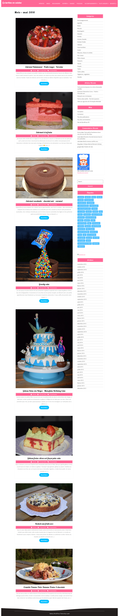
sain (84, 235)
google (79, 147)
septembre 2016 (82, 269)
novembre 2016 (81, 264)
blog (78, 144)
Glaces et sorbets (97, 214)
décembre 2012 (81, 388)
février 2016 (80, 286)
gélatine (87, 220)
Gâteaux (79, 44)
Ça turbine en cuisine (12, 2)
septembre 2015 (82, 299)
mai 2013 (80, 375)
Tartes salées (81, 71)
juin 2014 (80, 340)
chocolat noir (81, 203)
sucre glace (81, 240)
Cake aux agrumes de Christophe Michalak (89, 101)
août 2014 (80, 334)
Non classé (80, 55)
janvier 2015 (80, 321)
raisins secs (94, 232)
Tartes (79, 69)
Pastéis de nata (88, 147)
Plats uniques (103, 3)
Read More (44, 83)
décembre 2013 (81, 356)
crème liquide (94, 206)
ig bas (93, 220)
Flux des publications (83, 117)
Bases (48, 3)
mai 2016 (80, 278)
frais (100, 211)
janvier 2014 (80, 353)
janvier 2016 (80, 288)
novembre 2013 (81, 358)
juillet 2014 (80, 337)
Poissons (79, 3)
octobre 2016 (81, 267)
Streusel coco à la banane (84, 96)
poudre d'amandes (83, 232)
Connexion (80, 114)
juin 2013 (80, 372)
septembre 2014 (82, 331)
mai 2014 (80, 342)
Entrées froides (81, 42)
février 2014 (80, 350)
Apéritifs (41, 3)
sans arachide (91, 235)
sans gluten (81, 237)
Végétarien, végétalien (83, 74)
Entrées (64, 3)
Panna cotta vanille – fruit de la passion (88, 99)
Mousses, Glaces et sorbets (84, 53)
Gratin (79, 50)
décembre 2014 (81, 323)
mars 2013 (80, 380)
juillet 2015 (80, 305)
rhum (79, 235)
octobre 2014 (81, 329)
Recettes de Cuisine (82, 173)
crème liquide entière (84, 208)
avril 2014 (80, 345)
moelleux (80, 226)
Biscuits (79, 28)
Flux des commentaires (83, 119)
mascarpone (96, 223)
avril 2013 (80, 377)
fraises (80, 214)
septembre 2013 (82, 364)
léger (89, 223)
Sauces (79, 63)
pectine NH (81, 229)
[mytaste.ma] (81, 254)
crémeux (94, 208)
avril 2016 (80, 280)
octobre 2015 (81, 296)
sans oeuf (96, 237)
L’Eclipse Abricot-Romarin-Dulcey (92, 144)
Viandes (72, 3)
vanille (88, 240)
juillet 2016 (80, 272)
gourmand (81, 217)
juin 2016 (80, 275)
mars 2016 (80, 283)
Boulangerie (56, 3)
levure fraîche (82, 223)
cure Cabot (81, 211)
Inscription (80, 111)
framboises (87, 214)
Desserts (112, 3)
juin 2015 (80, 307)
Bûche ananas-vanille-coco (90, 141)
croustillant (90, 203)
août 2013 (80, 367)
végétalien (96, 243)
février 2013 (80, 383)
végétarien (81, 246)
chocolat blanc (89, 200)
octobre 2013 (81, 361)
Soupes (79, 66)
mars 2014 (80, 348)
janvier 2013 (80, 385)
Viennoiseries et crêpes (84, 243)
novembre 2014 (81, 326)
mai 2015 (80, 310)
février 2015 (80, 318)
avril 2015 (80, 313)
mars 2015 (80, 315)
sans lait (89, 237)
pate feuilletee (96, 226)
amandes (80, 197)
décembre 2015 (81, 291)
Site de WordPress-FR (83, 122)
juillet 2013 (80, 369)
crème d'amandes (83, 206)
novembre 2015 (81, 294)
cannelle (80, 200)
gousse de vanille (90, 217)
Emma (79, 132)
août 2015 (80, 302)
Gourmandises (81, 47)
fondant (95, 211)
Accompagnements (91, 3)
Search (90, 186)
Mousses (87, 226)
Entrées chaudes (81, 39)
